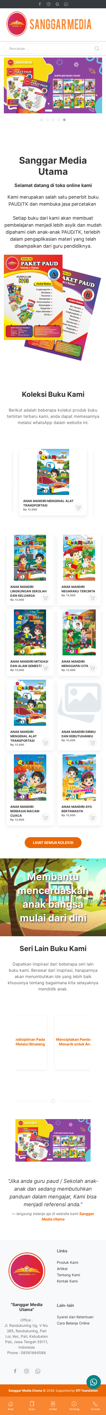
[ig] (26, 1371)
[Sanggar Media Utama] (93, 1382)
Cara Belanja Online (73, 1323)
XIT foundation (87, 1390)
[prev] (16, 1042)
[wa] (37, 1371)
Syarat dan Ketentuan (75, 1317)
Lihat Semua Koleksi (53, 842)
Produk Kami (67, 1262)
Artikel (62, 1268)
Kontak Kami (67, 1281)
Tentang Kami (68, 1275)
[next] (90, 1042)
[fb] (15, 1371)
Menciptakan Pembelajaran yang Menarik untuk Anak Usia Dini (53, 1041)
